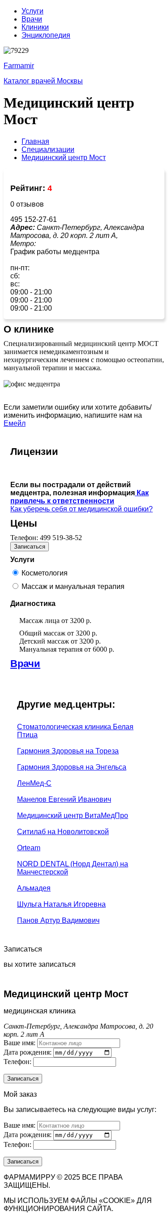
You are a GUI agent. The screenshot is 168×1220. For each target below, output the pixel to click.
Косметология (45, 573)
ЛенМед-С (34, 783)
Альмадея (34, 888)
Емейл (15, 423)
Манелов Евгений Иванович (64, 799)
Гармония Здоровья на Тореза (68, 751)
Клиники (35, 27)
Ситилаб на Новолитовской (63, 831)
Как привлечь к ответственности (79, 497)
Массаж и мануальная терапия (73, 586)
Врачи (32, 19)
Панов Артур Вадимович (58, 920)
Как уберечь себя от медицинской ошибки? (81, 509)
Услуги (32, 11)
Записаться (29, 546)
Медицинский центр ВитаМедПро (72, 815)
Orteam (28, 848)
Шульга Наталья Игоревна (61, 904)
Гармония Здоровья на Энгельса (71, 767)
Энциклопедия (46, 35)
